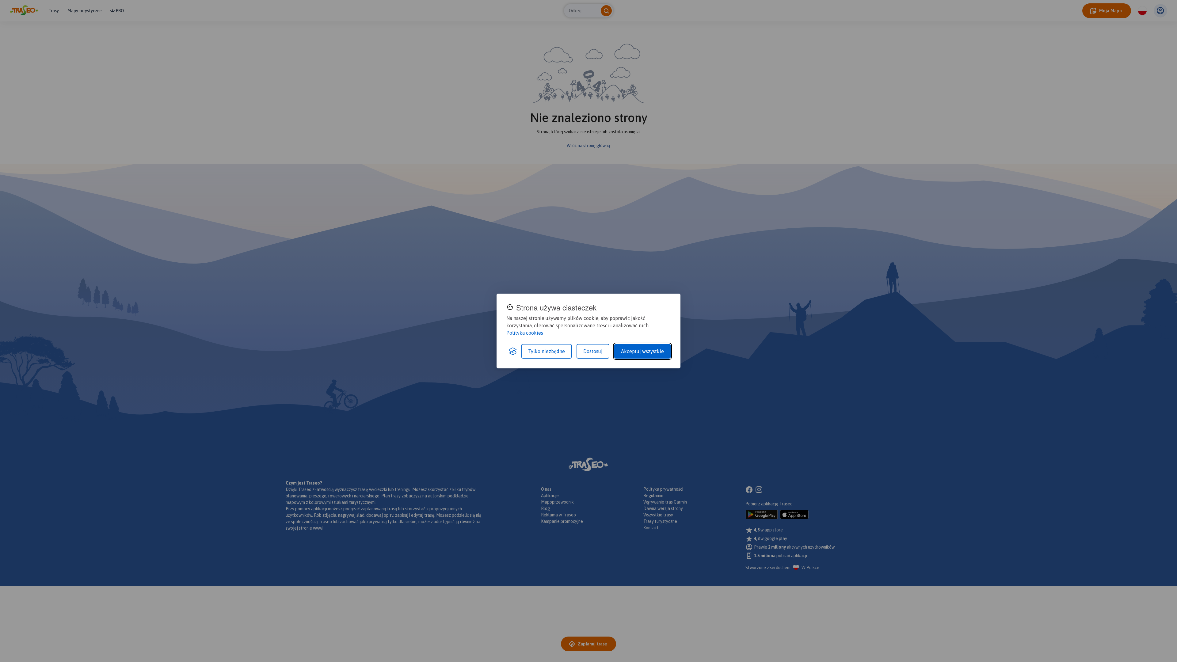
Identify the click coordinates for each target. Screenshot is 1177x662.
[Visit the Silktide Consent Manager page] (512, 351)
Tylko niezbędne (546, 351)
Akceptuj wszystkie (642, 351)
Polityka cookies (524, 333)
